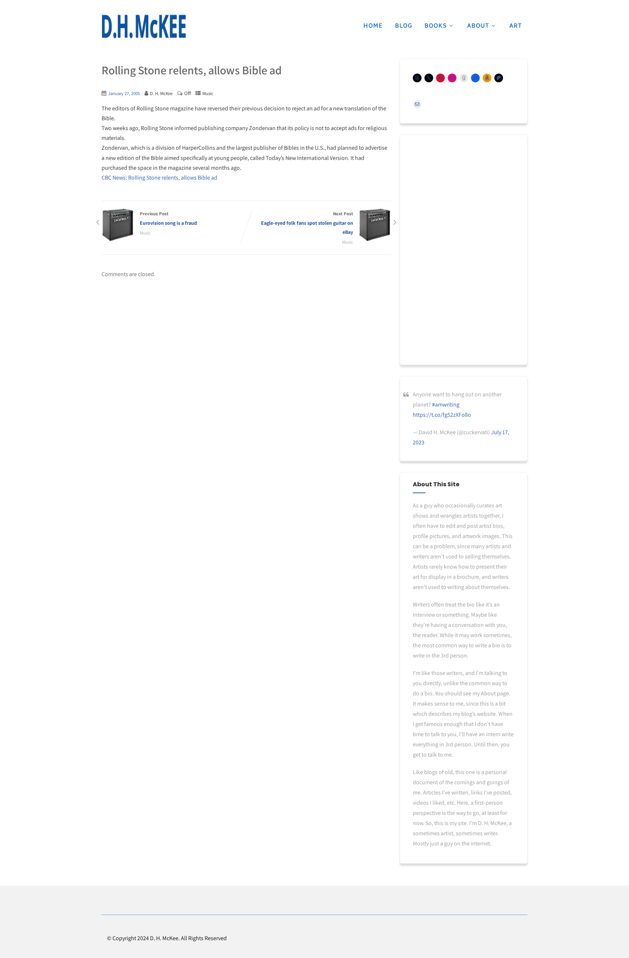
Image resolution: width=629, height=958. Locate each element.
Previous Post (168, 218)
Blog (403, 25)
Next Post (307, 223)
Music (207, 93)
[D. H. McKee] (144, 27)
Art (515, 25)
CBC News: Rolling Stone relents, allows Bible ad (159, 177)
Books (435, 25)
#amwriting (445, 404)
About (478, 25)
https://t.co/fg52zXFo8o (442, 415)
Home (373, 25)
